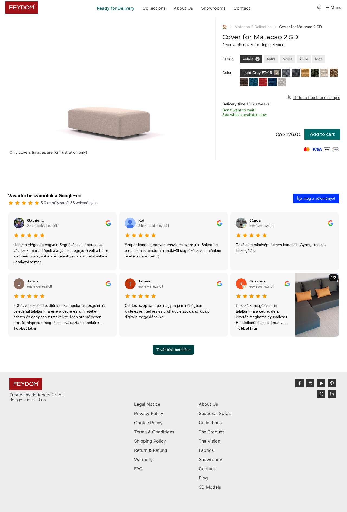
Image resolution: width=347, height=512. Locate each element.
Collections (154, 8)
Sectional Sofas (215, 413)
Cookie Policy (148, 422)
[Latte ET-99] (324, 73)
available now (255, 114)
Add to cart (322, 134)
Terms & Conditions (154, 431)
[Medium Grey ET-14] (286, 73)
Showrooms (213, 8)
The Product (211, 431)
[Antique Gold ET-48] (305, 73)
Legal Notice (147, 404)
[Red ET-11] (263, 82)
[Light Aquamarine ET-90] (282, 82)
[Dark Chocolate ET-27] (244, 82)
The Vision (209, 441)
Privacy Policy (148, 413)
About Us (183, 8)
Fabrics (206, 450)
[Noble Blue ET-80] (272, 82)
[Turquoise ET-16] (253, 82)
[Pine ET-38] (315, 73)
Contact (242, 8)
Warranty (143, 459)
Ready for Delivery (115, 8)
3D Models (210, 487)
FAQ (138, 468)
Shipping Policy (150, 441)
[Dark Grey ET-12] (296, 73)
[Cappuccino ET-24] (334, 73)
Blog (203, 478)
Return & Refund (150, 450)
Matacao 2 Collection (253, 26)
